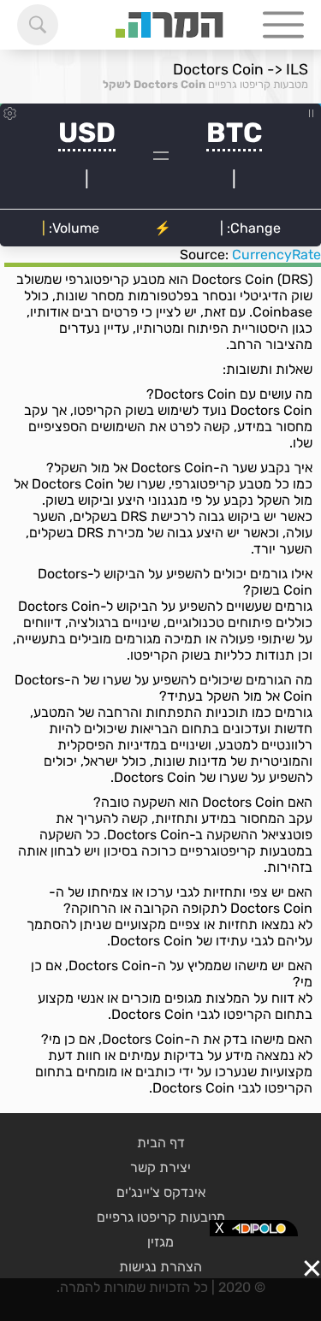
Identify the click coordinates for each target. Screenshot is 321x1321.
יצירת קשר (160, 1167)
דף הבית (161, 1142)
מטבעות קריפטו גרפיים (258, 84)
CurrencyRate (276, 254)
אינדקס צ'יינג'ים (160, 1192)
